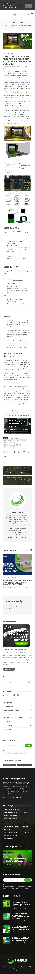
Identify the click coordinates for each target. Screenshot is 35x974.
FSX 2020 (18, 721)
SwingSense (6, 66)
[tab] (6, 895)
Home (5, 25)
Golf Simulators (13, 25)
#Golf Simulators (8, 440)
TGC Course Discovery (19, 467)
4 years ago (12, 66)
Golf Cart (18, 729)
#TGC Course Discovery (10, 835)
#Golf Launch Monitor (10, 818)
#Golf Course (24, 812)
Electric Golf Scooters (18, 718)
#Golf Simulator (15, 438)
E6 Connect (18, 714)
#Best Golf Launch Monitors (12, 809)
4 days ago (15, 943)
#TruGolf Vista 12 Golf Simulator (12, 444)
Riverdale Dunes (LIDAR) (18, 483)
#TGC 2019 (25, 826)
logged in (16, 606)
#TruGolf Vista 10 (21, 440)
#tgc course (25, 832)
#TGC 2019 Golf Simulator (11, 832)
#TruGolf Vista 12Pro (9, 446)
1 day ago (14, 920)
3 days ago (15, 932)
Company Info (18, 706)
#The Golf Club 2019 (9, 838)
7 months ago (13, 587)
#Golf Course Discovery (10, 815)
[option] (17, 571)
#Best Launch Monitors (10, 812)
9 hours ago (9, 864)
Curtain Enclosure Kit (18, 710)
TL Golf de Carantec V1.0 (16, 472)
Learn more (28, 4)
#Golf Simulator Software (11, 826)
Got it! (29, 6)
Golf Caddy (18, 725)
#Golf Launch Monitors (10, 821)
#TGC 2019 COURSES (9, 829)
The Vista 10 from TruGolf (19, 93)
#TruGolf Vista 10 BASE (9, 442)
